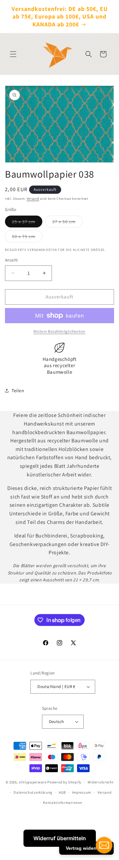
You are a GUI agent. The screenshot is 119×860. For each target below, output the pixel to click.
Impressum (81, 792)
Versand (33, 198)
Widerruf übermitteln (59, 838)
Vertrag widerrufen (86, 848)
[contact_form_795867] (104, 845)
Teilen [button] (18, 391)
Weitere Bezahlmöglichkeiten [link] (59, 331)
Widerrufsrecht (101, 782)
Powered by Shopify (64, 782)
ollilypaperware (33, 782)
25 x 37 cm (27, 222)
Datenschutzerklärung (33, 792)
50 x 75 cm (27, 237)
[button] (13, 54)
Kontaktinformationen (62, 802)
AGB (62, 792)
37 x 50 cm (67, 222)
